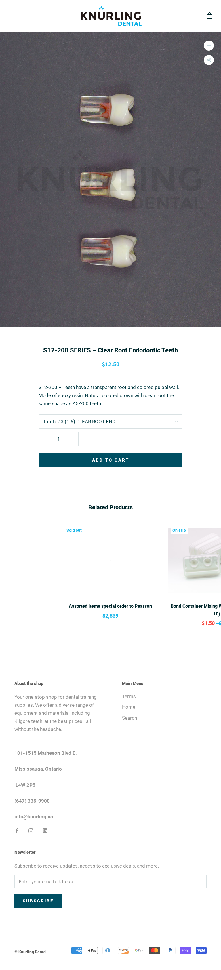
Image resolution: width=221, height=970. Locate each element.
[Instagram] (30, 830)
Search (129, 718)
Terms (129, 696)
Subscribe (38, 901)
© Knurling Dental (30, 952)
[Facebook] (16, 830)
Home (128, 707)
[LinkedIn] (45, 830)
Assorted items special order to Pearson (110, 606)
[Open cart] (209, 16)
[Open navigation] (12, 15)
